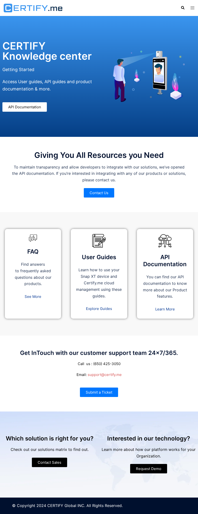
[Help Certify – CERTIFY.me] (33, 7)
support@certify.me (105, 374)
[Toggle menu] (192, 8)
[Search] (182, 8)
